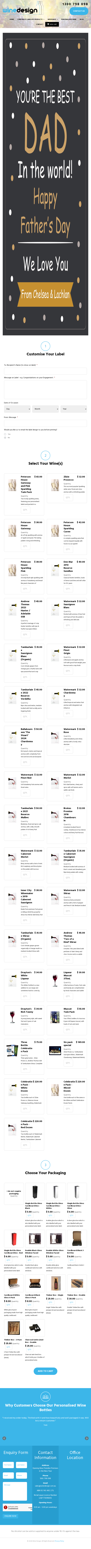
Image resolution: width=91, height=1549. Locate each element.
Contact (39, 24)
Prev (4, 1438)
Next (87, 1438)
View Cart (53, 24)
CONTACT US (79, 11)
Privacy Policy (59, 1541)
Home (12, 19)
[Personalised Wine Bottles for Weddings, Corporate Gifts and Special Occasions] (23, 13)
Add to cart (45, 1371)
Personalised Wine (68, 19)
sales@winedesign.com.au (45, 1486)
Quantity (24, 496)
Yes (9, 434)
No (9, 438)
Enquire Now (10, 1516)
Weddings (52, 19)
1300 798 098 (75, 4)
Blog (82, 19)
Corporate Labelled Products (29, 19)
